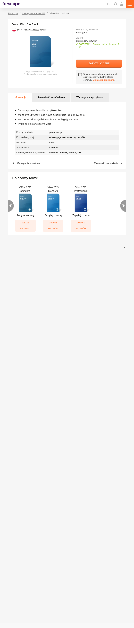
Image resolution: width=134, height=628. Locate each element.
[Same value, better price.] (11, 4)
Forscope (13, 13)
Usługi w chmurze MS (33, 13)
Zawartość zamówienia (51, 97)
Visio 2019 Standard (53, 189)
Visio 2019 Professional (80, 189)
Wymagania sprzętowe (89, 97)
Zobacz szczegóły (25, 226)
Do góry (124, 247)
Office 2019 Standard (25, 189)
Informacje (20, 97)
